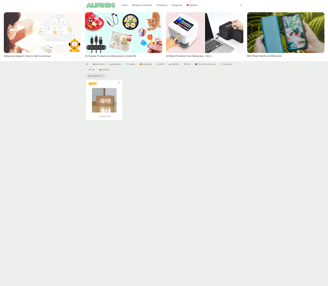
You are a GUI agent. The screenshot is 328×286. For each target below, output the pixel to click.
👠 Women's (104, 69)
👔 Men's (160, 64)
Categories (176, 5)
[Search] (241, 5)
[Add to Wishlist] (119, 83)
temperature (95, 76)
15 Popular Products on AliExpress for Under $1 (110, 56)
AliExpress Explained (142, 5)
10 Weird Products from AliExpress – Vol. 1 (189, 56)
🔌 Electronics (99, 64)
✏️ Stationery (226, 64)
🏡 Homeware (115, 64)
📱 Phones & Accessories (205, 64)
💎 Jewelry (130, 64)
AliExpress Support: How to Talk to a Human (27, 56)
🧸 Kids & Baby (146, 64)
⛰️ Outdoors (174, 64)
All (87, 64)
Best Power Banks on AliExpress (264, 55)
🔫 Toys (91, 69)
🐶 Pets (187, 64)
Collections (161, 5)
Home (125, 5)
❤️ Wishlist (191, 5)
